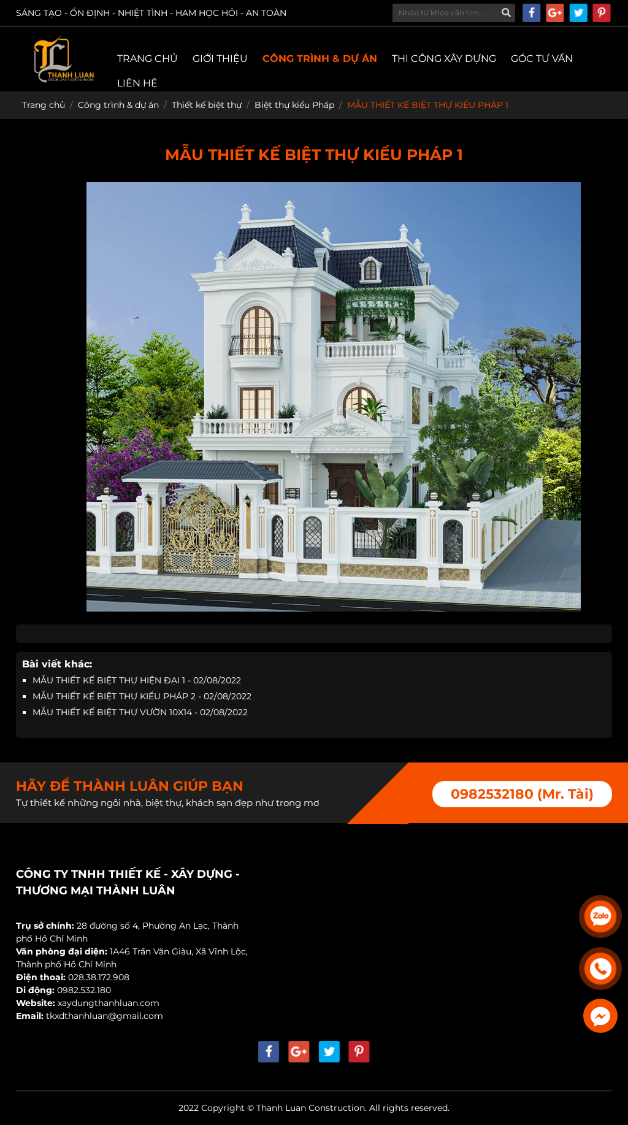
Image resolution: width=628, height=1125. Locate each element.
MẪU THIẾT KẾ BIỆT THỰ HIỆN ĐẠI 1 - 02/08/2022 (137, 680)
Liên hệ (137, 83)
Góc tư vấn (542, 58)
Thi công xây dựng (444, 58)
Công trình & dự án (319, 58)
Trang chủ (147, 58)
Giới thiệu (220, 58)
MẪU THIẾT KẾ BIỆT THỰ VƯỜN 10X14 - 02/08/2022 (140, 712)
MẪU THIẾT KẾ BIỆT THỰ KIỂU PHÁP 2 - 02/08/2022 (142, 696)
